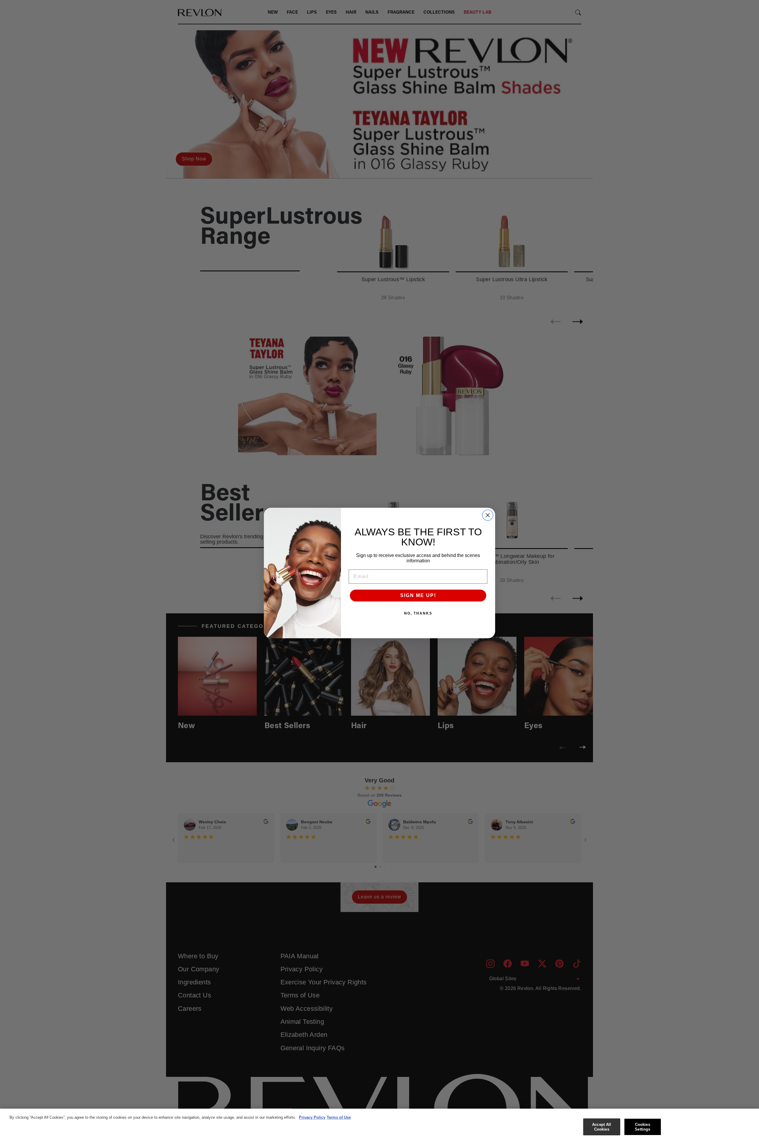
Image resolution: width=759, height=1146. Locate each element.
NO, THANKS (418, 613)
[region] (379, 1127)
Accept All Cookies (601, 1126)
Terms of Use (339, 1117)
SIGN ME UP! (418, 595)
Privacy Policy (312, 1117)
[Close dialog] (487, 515)
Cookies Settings (642, 1126)
